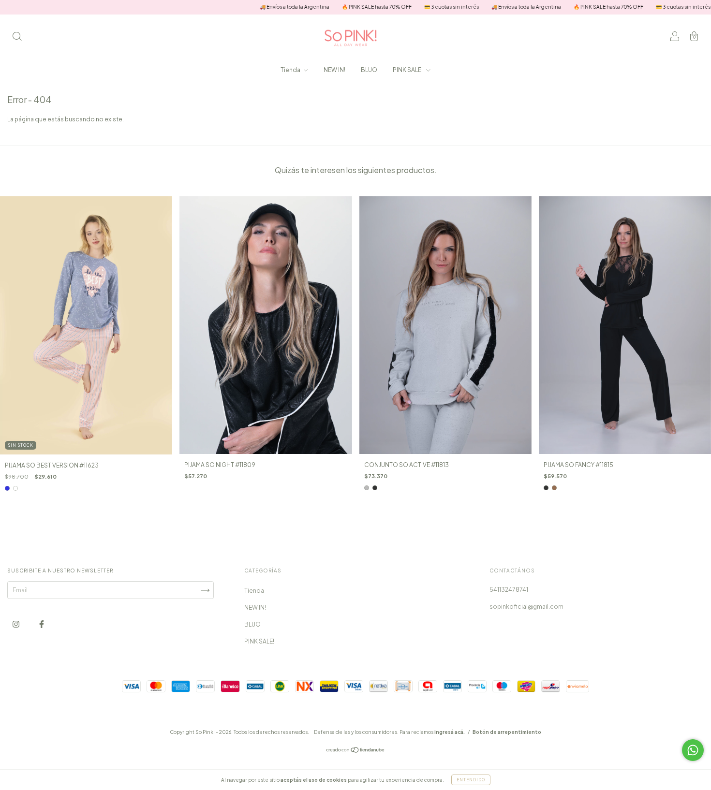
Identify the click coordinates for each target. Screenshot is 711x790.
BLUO (369, 69)
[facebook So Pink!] (41, 624)
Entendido (471, 779)
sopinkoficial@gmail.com (526, 606)
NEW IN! (334, 69)
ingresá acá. (449, 732)
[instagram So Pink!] (16, 624)
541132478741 (508, 589)
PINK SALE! (408, 69)
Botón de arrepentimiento (507, 732)
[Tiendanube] (356, 751)
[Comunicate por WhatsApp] (693, 750)
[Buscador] (17, 37)
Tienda (291, 69)
